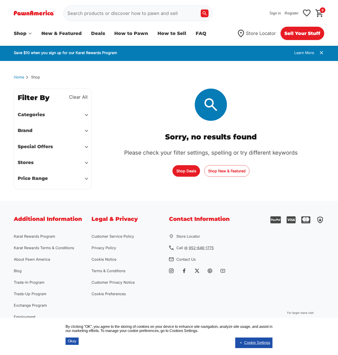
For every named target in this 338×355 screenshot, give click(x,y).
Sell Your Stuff (302, 33)
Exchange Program (30, 305)
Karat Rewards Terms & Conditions (44, 247)
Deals (98, 33)
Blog (18, 270)
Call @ (195, 247)
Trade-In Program (29, 282)
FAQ (201, 33)
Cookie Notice (104, 259)
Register (291, 13)
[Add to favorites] (306, 13)
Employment (24, 317)
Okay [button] (72, 341)
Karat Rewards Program (34, 236)
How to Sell (172, 33)
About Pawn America (32, 259)
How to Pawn (131, 33)
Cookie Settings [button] (257, 343)
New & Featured (61, 33)
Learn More (304, 52)
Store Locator (261, 33)
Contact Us (186, 259)
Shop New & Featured (227, 171)
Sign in (275, 13)
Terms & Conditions (108, 270)
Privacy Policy (104, 247)
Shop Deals (186, 171)
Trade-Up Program (30, 294)
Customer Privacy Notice (113, 282)
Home (19, 77)
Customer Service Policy (113, 236)
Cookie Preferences (109, 294)
